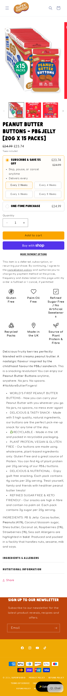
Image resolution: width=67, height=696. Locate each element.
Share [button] (10, 580)
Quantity (8, 215)
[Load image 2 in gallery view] (33, 110)
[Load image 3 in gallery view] (50, 110)
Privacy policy (37, 677)
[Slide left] (4, 111)
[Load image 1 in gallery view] (16, 110)
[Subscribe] (56, 628)
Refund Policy (23, 688)
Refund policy (56, 677)
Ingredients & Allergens (21, 557)
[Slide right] (63, 111)
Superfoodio (18, 677)
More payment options (33, 254)
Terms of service (20, 683)
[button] (7, 8)
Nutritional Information (22, 569)
